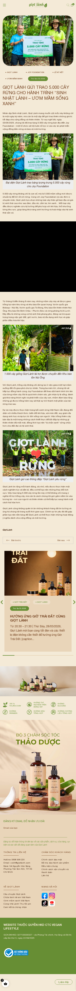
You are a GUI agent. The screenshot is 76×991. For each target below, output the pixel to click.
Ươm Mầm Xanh (14, 78)
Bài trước (16, 540)
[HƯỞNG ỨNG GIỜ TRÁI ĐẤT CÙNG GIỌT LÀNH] (38, 573)
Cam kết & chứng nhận (15, 907)
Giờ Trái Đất (20, 602)
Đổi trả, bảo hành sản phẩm (55, 863)
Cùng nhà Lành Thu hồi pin (17, 904)
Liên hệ (45, 875)
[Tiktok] (45, 903)
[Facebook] (45, 895)
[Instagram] (52, 895)
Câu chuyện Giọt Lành (15, 894)
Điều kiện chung (50, 866)
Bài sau (61, 540)
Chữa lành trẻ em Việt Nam (17, 897)
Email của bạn (10, 828)
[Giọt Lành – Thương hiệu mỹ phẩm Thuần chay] (38, 5)
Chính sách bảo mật (52, 860)
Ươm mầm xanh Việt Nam (17, 901)
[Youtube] (52, 903)
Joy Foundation (36, 72)
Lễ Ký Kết (59, 72)
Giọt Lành (12, 72)
